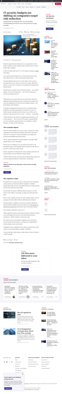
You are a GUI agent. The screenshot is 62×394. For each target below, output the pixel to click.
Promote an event (52, 214)
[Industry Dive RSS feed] (12, 362)
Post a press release (52, 161)
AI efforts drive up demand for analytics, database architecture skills (54, 65)
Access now (8, 388)
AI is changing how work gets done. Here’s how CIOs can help (25, 331)
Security (27, 7)
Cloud (23, 7)
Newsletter (17, 366)
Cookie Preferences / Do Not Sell (31, 389)
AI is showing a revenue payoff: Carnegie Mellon (51, 313)
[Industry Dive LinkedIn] (4, 362)
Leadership (43, 7)
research (37, 71)
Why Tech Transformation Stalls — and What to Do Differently (53, 95)
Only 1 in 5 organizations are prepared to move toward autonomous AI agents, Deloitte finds (55, 77)
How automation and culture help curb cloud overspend (53, 114)
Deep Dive (10, 3)
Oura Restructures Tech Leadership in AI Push (51, 173)
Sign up (58, 3)
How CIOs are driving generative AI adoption (53, 105)
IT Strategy (18, 7)
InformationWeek (30, 1)
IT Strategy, (11, 242)
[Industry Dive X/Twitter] (9, 362)
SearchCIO (36, 1)
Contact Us (17, 364)
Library (18, 3)
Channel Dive (17, 1)
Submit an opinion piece (33, 364)
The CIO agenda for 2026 (24, 313)
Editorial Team (18, 362)
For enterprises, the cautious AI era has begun (54, 44)
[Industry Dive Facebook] (7, 362)
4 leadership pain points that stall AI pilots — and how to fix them (52, 322)
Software (38, 7)
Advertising (30, 359)
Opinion (14, 3)
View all (46, 119)
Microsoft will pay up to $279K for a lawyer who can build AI (51, 188)
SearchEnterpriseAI (42, 1)
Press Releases (28, 3)
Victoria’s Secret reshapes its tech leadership (54, 53)
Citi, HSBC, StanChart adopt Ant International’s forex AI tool (51, 180)
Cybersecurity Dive (23, 1)
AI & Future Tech (18, 242)
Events (22, 3)
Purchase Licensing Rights (20, 368)
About (16, 359)
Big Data (31, 7)
